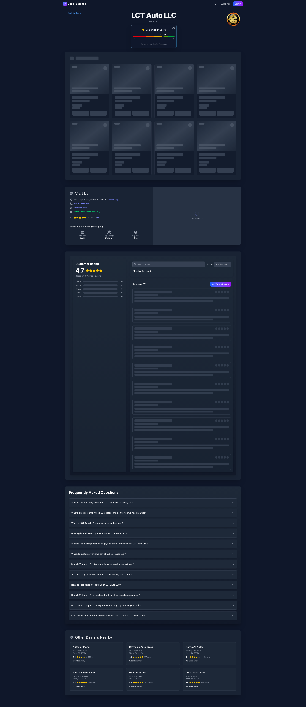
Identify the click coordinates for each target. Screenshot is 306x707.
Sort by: (210, 264)
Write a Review (222, 284)
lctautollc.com (80, 207)
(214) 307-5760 (81, 203)
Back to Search (75, 13)
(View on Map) (113, 200)
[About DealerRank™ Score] (173, 28)
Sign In (238, 4)
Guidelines (225, 4)
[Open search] (215, 3)
